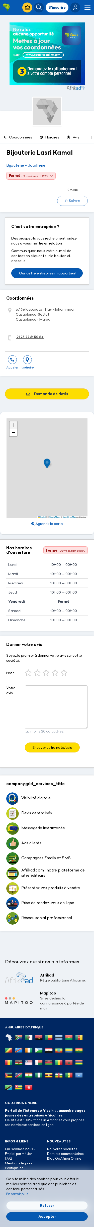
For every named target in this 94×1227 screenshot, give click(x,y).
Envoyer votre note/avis (52, 747)
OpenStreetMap (69, 516)
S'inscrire (57, 7)
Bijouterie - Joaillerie (25, 165)
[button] (75, 7)
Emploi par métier (18, 1154)
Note (10, 673)
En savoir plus (17, 1194)
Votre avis (11, 690)
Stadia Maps (54, 516)
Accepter (47, 1216)
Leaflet (43, 516)
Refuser (47, 1205)
